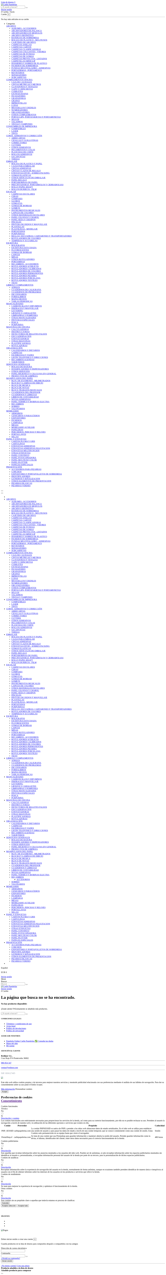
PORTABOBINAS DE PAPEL (24, 182)
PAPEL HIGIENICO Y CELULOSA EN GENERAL (33, 374)
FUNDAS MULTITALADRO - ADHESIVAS (30, 68)
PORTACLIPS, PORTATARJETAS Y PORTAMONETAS (36, 117)
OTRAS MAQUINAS (20, 341)
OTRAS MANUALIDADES (23, 318)
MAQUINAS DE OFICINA (18, 327)
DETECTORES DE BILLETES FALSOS (29, 334)
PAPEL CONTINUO (20, 455)
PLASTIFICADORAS (21, 343)
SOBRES (15, 406)
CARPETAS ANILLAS (21, 45)
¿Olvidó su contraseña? (10, 1258)
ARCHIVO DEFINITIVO (22, 35)
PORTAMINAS (18, 262)
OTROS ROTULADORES (23, 259)
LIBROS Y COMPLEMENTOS (19, 285)
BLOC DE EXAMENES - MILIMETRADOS (30, 381)
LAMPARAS (17, 423)
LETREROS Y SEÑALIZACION (25, 479)
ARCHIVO (11, 26)
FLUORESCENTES (20, 250)
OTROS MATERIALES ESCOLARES (28, 215)
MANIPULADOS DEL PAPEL (19, 378)
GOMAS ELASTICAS (21, 175)
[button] (10, 24)
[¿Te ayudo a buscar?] (27, 7)
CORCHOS (16, 472)
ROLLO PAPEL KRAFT (22, 187)
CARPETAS (16, 353)
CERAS (14, 196)
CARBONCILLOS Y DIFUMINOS (26, 306)
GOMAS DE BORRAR (21, 206)
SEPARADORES (18, 75)
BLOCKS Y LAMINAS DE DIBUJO (27, 383)
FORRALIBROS (18, 297)
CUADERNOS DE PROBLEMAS (26, 292)
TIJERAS (15, 159)
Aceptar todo (23, 1206)
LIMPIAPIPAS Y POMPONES (24, 315)
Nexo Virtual (72, 1235)
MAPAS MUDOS (19, 299)
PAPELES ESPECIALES (22, 465)
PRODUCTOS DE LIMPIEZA (24, 376)
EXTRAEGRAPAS (19, 94)
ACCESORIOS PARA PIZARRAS (26, 469)
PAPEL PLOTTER (19, 462)
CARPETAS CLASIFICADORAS (26, 49)
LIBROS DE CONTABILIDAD (25, 397)
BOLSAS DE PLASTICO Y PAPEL (26, 164)
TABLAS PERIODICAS (22, 301)
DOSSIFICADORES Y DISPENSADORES (30, 369)
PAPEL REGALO (19, 180)
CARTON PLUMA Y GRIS (23, 441)
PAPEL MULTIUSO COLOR (24, 460)
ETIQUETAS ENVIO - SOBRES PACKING (30, 173)
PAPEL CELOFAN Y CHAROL (25, 217)
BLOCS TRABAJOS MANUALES (26, 390)
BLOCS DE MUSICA (20, 385)
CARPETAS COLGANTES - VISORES (28, 52)
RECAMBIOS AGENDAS (22, 360)
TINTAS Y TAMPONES (21, 124)
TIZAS (14, 283)
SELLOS (15, 119)
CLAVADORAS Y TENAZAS (24, 87)
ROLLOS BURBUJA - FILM (23, 189)
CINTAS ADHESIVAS (21, 168)
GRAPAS (15, 101)
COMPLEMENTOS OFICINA (19, 80)
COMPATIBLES (18, 129)
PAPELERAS (17, 430)
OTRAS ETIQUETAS (20, 453)
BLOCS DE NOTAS (20, 388)
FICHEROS (16, 420)
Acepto (4, 1092)
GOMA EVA (16, 203)
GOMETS (15, 208)
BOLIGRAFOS (18, 245)
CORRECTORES (19, 143)
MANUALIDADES (14, 304)
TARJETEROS (17, 362)
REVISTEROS (17, 73)
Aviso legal (10, 1026)
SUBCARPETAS (18, 77)
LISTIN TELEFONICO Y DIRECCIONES (29, 357)
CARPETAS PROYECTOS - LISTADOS (29, 59)
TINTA (14, 133)
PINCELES (16, 222)
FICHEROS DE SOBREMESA (24, 66)
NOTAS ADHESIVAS (21, 399)
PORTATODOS (18, 231)
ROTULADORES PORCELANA (25, 278)
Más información (8, 1089)
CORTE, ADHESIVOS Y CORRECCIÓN (24, 136)
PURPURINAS (18, 234)
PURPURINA (17, 325)
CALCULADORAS (20, 329)
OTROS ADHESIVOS (21, 147)
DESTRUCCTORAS (20, 332)
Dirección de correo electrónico (14, 1248)
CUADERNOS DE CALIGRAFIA (26, 290)
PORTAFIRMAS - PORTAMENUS (26, 70)
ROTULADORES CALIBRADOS (26, 269)
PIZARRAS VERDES (20, 486)
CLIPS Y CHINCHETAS (22, 89)
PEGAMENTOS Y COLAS (23, 150)
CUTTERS (16, 145)
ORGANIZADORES (20, 112)
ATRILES (15, 287)
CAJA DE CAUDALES (21, 82)
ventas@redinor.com (9, 1067)
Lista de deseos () (8, 2)
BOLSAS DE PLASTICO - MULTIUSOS (29, 40)
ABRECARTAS (18, 138)
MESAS (14, 425)
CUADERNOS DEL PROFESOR (25, 392)
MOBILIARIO (12, 411)
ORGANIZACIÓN (14, 348)
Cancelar (5, 1203)
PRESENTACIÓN (14, 467)
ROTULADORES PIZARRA (24, 276)
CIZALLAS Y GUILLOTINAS (24, 140)
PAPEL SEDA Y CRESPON (23, 220)
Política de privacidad (15, 1031)
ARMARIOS (17, 413)
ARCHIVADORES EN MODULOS (26, 33)
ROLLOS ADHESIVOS (21, 154)
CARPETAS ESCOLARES (23, 194)
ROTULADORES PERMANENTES (27, 273)
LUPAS (14, 105)
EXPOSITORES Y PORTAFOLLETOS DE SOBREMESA (36, 474)
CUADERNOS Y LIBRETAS (24, 395)
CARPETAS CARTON (21, 47)
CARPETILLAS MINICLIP (23, 61)
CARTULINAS (18, 444)
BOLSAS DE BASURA (21, 367)
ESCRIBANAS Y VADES (22, 355)
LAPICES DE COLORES (22, 213)
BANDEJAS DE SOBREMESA (25, 38)
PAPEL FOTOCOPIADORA (23, 458)
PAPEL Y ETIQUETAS (16, 439)
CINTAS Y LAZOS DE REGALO (26, 171)
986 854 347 (6, 1063)
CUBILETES (17, 91)
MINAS (14, 257)
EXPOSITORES (18, 418)
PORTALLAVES (18, 434)
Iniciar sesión (6, 977)
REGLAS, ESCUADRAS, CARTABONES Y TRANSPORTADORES (41, 236)
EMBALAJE (11, 161)
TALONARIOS (18, 409)
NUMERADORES (19, 110)
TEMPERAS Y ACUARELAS (24, 241)
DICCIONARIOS (19, 294)
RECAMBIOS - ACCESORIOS (25, 264)
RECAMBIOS (17, 404)
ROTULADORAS (19, 346)
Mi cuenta (10, 1046)
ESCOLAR (11, 192)
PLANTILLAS (17, 227)
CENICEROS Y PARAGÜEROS (25, 416)
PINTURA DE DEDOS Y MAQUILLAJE (29, 224)
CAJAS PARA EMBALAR (23, 166)
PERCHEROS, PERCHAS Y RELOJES (28, 432)
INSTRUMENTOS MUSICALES (25, 210)
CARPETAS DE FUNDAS (23, 54)
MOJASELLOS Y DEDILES (23, 108)
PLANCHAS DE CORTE (22, 152)
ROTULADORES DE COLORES (26, 238)
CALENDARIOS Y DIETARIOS (25, 350)
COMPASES (16, 199)
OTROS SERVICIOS (20, 371)
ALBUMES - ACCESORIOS (23, 28)
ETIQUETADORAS (20, 339)
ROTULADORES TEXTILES (24, 280)
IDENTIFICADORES (20, 476)
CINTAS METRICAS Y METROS (26, 84)
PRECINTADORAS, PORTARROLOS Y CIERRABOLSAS (37, 185)
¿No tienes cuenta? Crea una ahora (15, 1266)
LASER (14, 131)
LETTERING (17, 311)
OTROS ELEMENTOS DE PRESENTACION (31, 481)
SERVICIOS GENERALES (18, 364)
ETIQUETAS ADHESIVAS (23, 446)
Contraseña (5, 1253)
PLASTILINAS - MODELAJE (24, 229)
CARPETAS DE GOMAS (22, 56)
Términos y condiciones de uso (19, 1024)
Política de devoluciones (16, 1028)
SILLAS (15, 437)
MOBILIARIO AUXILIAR (23, 427)
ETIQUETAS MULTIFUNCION (25, 451)
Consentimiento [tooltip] (11, 1100)
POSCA (14, 322)
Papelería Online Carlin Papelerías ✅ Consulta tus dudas (29, 1041)
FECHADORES (18, 96)
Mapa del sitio (12, 1043)
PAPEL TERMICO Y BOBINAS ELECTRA (30, 402)
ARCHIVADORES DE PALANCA (26, 31)
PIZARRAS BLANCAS (21, 483)
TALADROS (17, 122)
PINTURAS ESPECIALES (23, 320)
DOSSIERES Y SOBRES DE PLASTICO (29, 63)
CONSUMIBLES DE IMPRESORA (21, 126)
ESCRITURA (12, 243)
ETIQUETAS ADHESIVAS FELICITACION (30, 448)
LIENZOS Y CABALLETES (23, 313)
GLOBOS (15, 201)
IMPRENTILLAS (19, 103)
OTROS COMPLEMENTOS (23, 115)
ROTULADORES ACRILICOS (25, 266)
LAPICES (15, 255)
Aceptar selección (9, 1206)
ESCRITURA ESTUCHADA (24, 248)
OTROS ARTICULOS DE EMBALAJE (28, 178)
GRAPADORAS (18, 98)
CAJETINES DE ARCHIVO (23, 42)
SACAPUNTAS (18, 157)
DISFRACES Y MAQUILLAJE (25, 308)
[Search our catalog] (27, 984)
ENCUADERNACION (21, 336)
